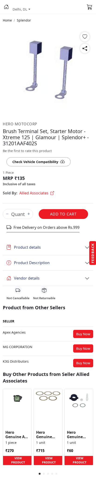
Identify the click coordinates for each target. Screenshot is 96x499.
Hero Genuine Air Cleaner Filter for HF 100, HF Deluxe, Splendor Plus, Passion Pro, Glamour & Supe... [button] (16, 434)
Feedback (92, 253)
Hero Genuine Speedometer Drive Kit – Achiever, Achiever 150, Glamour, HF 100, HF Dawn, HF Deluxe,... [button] (79, 434)
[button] (6, 7)
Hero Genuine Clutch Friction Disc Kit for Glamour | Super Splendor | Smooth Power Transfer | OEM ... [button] (47, 434)
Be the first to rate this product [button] (27, 151)
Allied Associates (33, 193)
